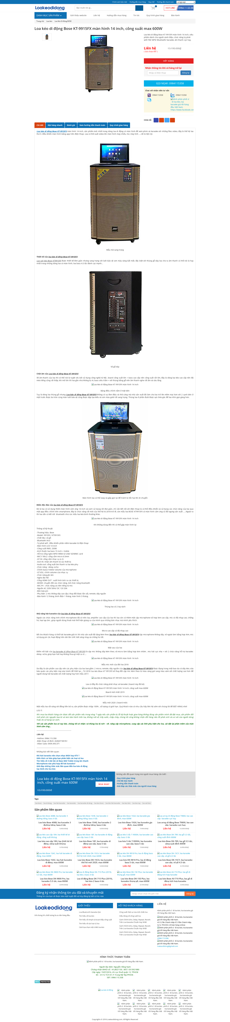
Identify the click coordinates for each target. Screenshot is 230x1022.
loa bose (38, 803)
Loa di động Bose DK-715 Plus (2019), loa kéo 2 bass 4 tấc (95, 879)
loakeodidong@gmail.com (167, 946)
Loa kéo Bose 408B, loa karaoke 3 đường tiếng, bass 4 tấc (54, 823)
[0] (153, 8)
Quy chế (151, 2)
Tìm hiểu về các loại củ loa (89, 923)
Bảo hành (175, 15)
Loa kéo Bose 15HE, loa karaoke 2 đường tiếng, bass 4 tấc (95, 823)
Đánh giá (71, 125)
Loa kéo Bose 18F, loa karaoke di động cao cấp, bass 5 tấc (95, 842)
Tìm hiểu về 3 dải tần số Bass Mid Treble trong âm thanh (62, 761)
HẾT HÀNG (168, 61)
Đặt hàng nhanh (55, 125)
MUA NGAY (103, 784)
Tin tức (136, 15)
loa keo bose (99, 803)
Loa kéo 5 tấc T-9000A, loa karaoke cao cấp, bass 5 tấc (135, 842)
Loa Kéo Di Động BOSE (63, 21)
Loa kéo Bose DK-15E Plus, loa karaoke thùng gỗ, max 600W (135, 879)
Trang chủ (40, 21)
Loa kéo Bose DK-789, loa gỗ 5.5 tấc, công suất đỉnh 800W (175, 842)
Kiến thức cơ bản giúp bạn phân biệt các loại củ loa (60, 758)
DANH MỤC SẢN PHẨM (48, 15)
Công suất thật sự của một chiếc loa (133, 912)
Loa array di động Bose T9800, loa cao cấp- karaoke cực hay (175, 823)
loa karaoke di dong (85, 803)
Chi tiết (40, 125)
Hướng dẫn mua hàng (138, 2)
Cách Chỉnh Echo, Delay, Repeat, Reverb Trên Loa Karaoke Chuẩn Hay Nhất (134, 920)
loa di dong (48, 803)
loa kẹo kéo (126, 803)
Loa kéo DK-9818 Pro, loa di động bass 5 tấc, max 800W (135, 861)
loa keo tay (136, 803)
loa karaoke (71, 803)
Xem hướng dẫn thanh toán (92, 125)
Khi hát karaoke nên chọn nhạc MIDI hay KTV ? (58, 755)
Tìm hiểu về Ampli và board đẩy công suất (95, 919)
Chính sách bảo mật (119, 2)
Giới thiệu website (78, 15)
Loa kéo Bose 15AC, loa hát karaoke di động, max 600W (54, 861)
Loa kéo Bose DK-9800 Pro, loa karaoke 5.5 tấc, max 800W (54, 879)
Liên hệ (96, 15)
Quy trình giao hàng (155, 15)
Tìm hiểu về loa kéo (86, 916)
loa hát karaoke (59, 803)
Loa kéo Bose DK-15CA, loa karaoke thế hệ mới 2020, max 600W (95, 861)
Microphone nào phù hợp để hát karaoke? (56, 763)
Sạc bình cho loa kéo (46, 769)
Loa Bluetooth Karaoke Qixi (90, 912)
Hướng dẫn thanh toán (165, 2)
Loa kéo (49, 21)
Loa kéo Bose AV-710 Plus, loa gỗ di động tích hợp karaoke (175, 879)
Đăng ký (185, 72)
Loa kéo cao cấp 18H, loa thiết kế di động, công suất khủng (55, 842)
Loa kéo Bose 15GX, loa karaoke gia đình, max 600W (135, 823)
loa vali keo (146, 803)
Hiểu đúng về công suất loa (130, 916)
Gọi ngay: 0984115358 (170, 83)
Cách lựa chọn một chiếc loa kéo (91, 927)
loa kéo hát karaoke (113, 803)
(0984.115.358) (163, 938)
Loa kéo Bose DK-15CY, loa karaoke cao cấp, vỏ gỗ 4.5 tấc (175, 861)
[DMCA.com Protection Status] (42, 981)
